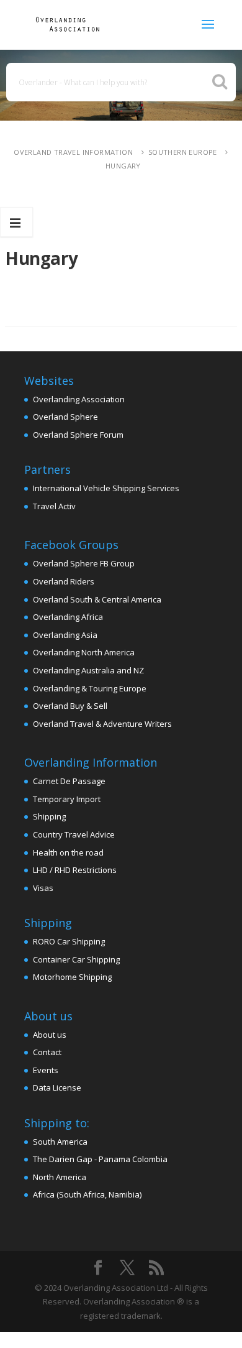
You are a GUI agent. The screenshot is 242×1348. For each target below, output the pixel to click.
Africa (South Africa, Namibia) (87, 1194)
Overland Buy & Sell (70, 705)
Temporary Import (67, 799)
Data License (57, 1087)
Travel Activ (54, 506)
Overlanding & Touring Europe (89, 688)
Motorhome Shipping (72, 976)
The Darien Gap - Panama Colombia (100, 1159)
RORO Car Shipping (69, 941)
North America (59, 1177)
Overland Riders (63, 581)
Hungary (123, 165)
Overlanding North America (84, 652)
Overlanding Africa (68, 616)
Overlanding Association (79, 399)
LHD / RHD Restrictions (75, 869)
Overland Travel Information (73, 152)
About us (49, 1034)
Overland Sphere (65, 416)
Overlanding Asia (65, 634)
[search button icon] (219, 81)
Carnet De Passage (69, 781)
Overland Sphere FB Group (84, 563)
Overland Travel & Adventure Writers (102, 723)
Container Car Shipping (76, 959)
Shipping (49, 816)
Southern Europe (182, 152)
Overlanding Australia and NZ (88, 670)
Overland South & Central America (97, 599)
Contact (47, 1052)
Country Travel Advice (74, 834)
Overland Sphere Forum (78, 434)
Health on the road (68, 852)
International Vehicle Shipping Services (106, 488)
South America (60, 1141)
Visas (43, 887)
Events (45, 1070)
